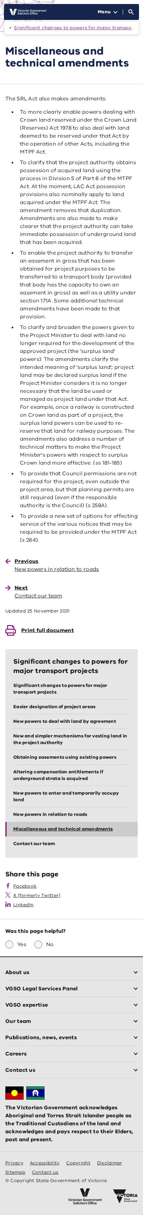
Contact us (45, 1172)
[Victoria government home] (125, 1196)
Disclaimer (109, 1163)
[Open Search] (131, 12)
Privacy (14, 1163)
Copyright (78, 1163)
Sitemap (15, 1172)
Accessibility (45, 1163)
